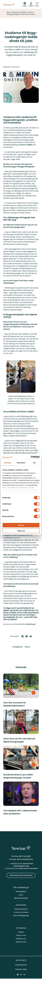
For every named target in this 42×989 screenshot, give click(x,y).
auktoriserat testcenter (28, 868)
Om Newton (15, 12)
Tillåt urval (21, 531)
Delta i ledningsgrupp (21, 915)
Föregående (17, 647)
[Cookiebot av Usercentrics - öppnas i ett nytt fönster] (31, 457)
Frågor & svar (21, 935)
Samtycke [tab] (7, 463)
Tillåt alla (21, 525)
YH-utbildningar (28, 624)
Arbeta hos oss (21, 942)
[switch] (37, 504)
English (25, 6)
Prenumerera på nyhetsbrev (21, 875)
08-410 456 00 (21, 960)
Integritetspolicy (21, 965)
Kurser (21, 895)
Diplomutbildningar (21, 898)
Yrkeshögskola (21, 892)
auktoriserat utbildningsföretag (23, 864)
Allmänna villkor (21, 969)
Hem (8, 12)
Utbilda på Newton (21, 909)
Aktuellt (23, 12)
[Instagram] (24, 974)
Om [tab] (34, 463)
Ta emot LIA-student (21, 912)
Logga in (31, 6)
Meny (37, 6)
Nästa (27, 647)
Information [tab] (21, 463)
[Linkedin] (18, 974)
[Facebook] (21, 974)
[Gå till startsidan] (8, 4)
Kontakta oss (21, 939)
